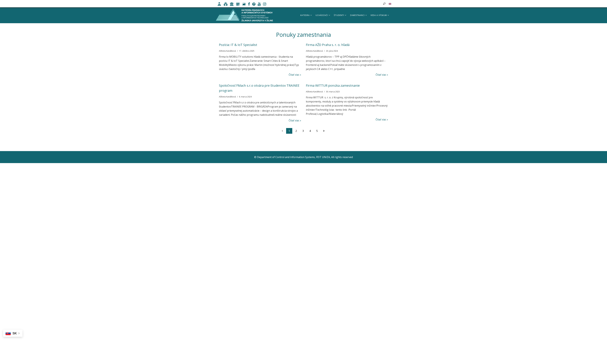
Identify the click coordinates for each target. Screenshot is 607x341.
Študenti (339, 15)
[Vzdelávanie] (218, 4)
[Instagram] (263, 4)
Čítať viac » (295, 74)
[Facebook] (248, 4)
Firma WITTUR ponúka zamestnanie (333, 85)
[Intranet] (231, 4)
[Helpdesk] (253, 4)
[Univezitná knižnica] (225, 4)
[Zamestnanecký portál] (237, 4)
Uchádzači (322, 15)
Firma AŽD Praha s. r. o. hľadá (327, 45)
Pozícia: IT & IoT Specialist (238, 45)
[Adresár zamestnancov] (243, 4)
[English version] (390, 3)
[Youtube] (258, 4)
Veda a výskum (379, 15)
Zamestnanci (357, 15)
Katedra (305, 15)
